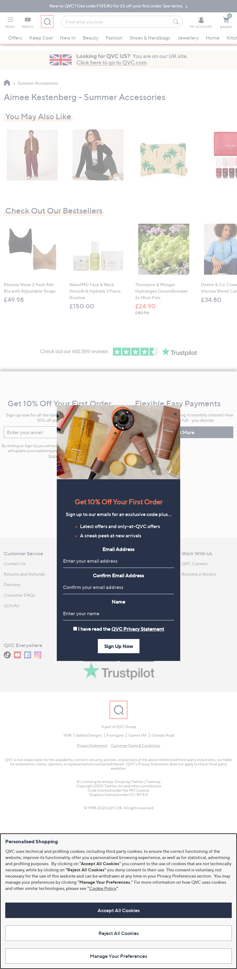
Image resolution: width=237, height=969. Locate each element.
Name (118, 602)
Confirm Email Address (118, 575)
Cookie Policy (102, 888)
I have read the (121, 629)
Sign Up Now (118, 646)
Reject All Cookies (118, 933)
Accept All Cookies (119, 910)
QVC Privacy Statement (137, 629)
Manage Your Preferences (118, 956)
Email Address (118, 549)
